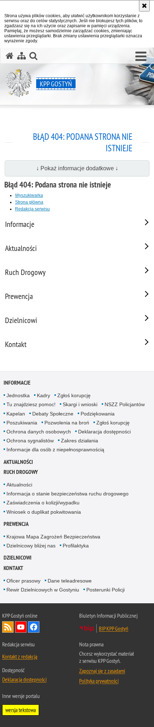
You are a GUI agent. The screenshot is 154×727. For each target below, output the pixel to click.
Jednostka (18, 395)
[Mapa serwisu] (21, 55)
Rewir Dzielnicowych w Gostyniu (42, 590)
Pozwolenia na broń (66, 423)
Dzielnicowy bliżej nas (31, 545)
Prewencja (16, 524)
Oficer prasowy (23, 581)
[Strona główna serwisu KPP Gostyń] (10, 55)
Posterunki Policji (105, 590)
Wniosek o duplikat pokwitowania (43, 512)
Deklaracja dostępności (104, 431)
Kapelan (15, 414)
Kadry (43, 395)
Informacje (17, 382)
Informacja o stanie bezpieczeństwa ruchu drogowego (67, 493)
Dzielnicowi (18, 557)
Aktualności (18, 462)
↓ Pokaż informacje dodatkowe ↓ (77, 168)
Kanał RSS (8, 627)
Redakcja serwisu (32, 209)
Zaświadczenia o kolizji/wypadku (43, 502)
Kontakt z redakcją (19, 656)
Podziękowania (98, 414)
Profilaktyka (76, 545)
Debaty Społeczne (52, 414)
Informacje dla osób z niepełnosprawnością (55, 449)
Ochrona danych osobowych (38, 431)
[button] (140, 56)
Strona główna (29, 202)
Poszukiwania (21, 423)
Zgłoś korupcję (74, 395)
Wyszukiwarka (29, 195)
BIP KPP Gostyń (113, 628)
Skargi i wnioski (80, 404)
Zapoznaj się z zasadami (102, 670)
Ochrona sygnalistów (30, 440)
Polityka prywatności (99, 680)
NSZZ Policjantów (125, 404)
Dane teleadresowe (70, 581)
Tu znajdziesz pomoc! (31, 404)
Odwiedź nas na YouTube (21, 627)
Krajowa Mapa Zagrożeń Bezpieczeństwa (53, 537)
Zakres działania (79, 440)
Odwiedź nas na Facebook (33, 627)
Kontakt (13, 568)
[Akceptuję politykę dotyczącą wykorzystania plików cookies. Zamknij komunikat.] (144, 5)
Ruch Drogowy (21, 472)
